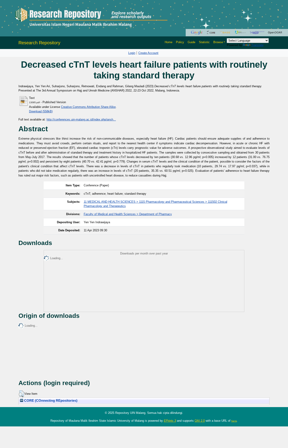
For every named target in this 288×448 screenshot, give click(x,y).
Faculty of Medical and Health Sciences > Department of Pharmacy (128, 214)
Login (131, 53)
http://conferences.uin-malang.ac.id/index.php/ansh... (81, 119)
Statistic (204, 42)
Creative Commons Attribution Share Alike (88, 107)
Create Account (148, 53)
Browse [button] (218, 42)
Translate (257, 45)
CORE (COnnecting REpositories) (50, 400)
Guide (191, 42)
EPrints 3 (170, 420)
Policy (180, 42)
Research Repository (39, 42)
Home (168, 42)
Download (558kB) (41, 111)
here (234, 420)
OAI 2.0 (200, 420)
